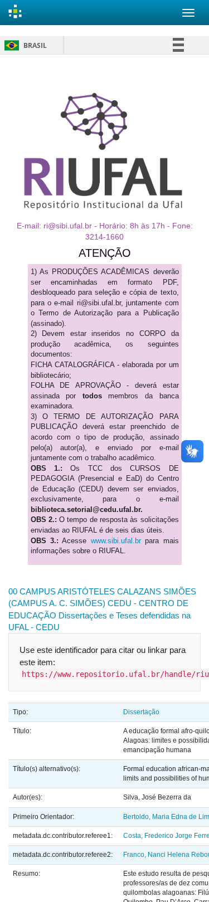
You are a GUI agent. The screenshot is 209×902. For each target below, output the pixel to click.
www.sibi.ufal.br (116, 541)
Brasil (23, 45)
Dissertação (141, 712)
